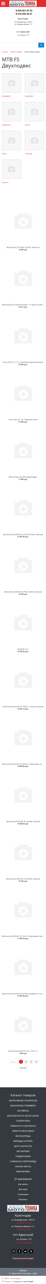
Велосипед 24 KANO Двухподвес (23, 477)
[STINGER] (34, 140)
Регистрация (16, 1278)
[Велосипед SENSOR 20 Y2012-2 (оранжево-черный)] (23, 909)
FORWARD (6, 96)
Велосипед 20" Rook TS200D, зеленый (23, 247)
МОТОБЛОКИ (23, 1151)
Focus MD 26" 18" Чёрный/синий (23, 419)
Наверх (23, 1270)
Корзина (8, 1281)
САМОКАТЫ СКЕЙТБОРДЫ (23, 1161)
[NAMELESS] (11, 111)
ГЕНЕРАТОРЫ (23, 1120)
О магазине (23, 1194)
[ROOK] (34, 111)
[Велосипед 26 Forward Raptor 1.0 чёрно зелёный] (23, 278)
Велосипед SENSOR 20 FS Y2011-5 (23, 1051)
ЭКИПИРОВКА (23, 1171)
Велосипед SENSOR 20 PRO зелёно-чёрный (23, 592)
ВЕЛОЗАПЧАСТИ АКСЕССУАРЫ (23, 1115)
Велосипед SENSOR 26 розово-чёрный (23, 821)
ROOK (27, 125)
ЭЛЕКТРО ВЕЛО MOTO (23, 1130)
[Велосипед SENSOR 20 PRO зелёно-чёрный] (23, 565)
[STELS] (11, 140)
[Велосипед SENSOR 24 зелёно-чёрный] (23, 852)
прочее (5, 182)
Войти (7, 1278)
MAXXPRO (29, 96)
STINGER (28, 153)
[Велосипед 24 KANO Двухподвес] (23, 450)
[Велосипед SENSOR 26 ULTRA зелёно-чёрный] (23, 507)
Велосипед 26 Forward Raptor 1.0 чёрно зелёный (23, 304)
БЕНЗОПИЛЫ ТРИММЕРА (23, 1105)
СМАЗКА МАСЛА (23, 1166)
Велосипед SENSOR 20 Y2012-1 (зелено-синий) (23, 706)
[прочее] (11, 169)
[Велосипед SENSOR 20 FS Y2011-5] (23, 1024)
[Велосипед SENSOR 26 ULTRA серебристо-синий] (23, 967)
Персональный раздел (23, 1258)
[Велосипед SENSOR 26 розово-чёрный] (23, 794)
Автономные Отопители (23, 1100)
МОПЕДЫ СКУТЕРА (23, 1141)
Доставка (23, 1189)
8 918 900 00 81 (24, 13)
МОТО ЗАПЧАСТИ (23, 1146)
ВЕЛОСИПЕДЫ (23, 1136)
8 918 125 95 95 (24, 1242)
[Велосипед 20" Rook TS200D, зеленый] (23, 220)
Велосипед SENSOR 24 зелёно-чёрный (23, 879)
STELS (4, 153)
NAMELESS (6, 125)
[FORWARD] (11, 83)
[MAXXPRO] (34, 83)
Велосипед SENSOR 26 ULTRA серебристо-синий (23, 993)
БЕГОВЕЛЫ (23, 1110)
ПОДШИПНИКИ (23, 1156)
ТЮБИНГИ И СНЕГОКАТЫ (23, 1125)
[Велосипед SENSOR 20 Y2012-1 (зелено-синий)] (23, 680)
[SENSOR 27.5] (23, 622)
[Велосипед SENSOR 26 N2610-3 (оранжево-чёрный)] (23, 737)
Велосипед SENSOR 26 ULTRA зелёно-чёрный (23, 534)
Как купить (23, 1184)
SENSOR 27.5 (23, 649)
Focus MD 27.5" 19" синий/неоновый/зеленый (23, 362)
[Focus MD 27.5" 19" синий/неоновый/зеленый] (23, 335)
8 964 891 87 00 (24, 10)
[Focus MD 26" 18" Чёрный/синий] (23, 393)
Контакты (23, 1199)
